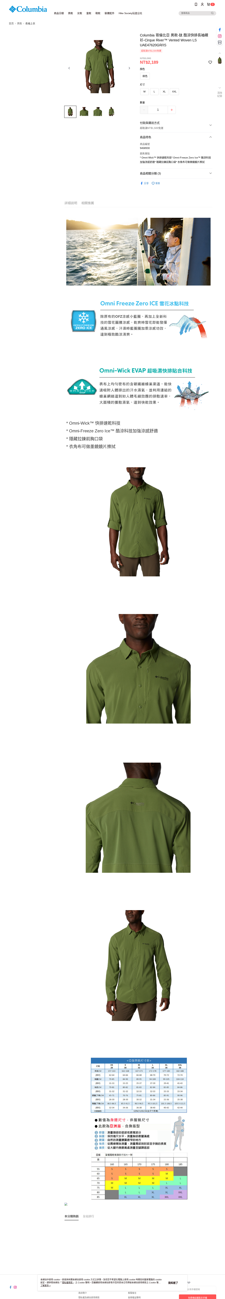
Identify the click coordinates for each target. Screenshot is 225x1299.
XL (164, 91)
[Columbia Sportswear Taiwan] (28, 9)
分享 (146, 183)
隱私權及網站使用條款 (88, 1297)
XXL (174, 91)
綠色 (145, 76)
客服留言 (132, 1293)
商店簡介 (82, 1293)
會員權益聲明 (134, 1297)
